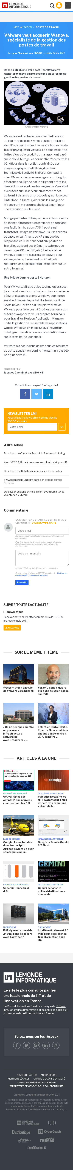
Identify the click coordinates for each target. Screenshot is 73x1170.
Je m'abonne (12, 627)
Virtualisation (23, 27)
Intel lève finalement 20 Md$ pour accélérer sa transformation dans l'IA (53, 935)
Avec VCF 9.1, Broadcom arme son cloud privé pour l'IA (36, 462)
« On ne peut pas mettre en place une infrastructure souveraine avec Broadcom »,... (18, 733)
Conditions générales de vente (37, 1082)
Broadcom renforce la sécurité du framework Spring (34, 453)
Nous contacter (27, 1075)
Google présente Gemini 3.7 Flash (53, 844)
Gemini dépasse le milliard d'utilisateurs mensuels (51, 891)
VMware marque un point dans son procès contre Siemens (33, 481)
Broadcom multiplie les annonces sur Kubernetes (33, 471)
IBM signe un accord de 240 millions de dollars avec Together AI (17, 933)
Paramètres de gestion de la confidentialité (36, 1086)
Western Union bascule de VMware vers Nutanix (18, 689)
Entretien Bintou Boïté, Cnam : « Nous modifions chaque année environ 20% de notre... (53, 731)
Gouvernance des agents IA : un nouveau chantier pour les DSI (17, 800)
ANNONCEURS (48, 1075)
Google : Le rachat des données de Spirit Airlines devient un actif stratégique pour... (18, 847)
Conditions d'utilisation (38, 575)
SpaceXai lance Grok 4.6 (16, 889)
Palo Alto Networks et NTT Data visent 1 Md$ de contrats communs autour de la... (52, 801)
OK (61, 427)
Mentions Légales (18, 1079)
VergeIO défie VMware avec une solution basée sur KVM (53, 691)
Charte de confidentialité (49, 1079)
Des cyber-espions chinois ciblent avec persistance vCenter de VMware (34, 493)
